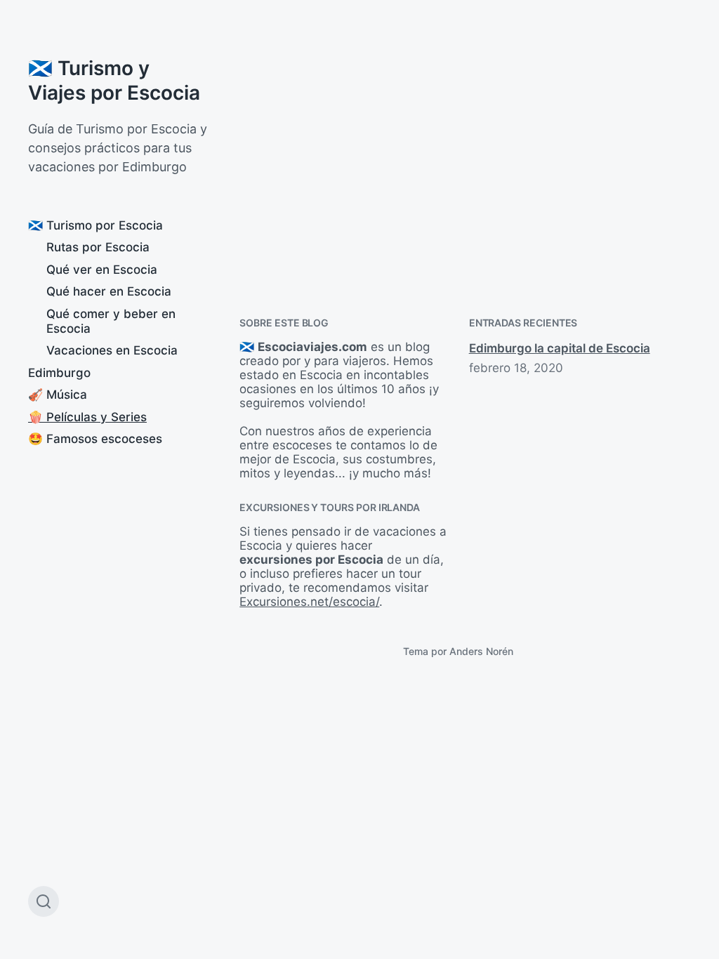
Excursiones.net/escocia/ (309, 602)
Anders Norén (481, 651)
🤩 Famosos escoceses (95, 439)
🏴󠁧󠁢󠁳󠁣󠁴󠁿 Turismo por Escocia (95, 225)
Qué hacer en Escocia (108, 291)
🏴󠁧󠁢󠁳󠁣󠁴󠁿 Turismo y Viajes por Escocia (114, 80)
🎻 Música (57, 395)
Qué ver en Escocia (101, 270)
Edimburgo (59, 373)
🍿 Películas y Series (87, 417)
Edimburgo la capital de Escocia (559, 348)
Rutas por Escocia (98, 247)
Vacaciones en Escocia (112, 350)
